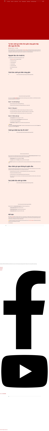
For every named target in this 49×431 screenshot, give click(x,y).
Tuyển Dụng (28, 1)
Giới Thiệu (8, 1)
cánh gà (13, 59)
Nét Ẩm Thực (16, 1)
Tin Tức (20, 1)
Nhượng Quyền (24, 1)
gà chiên (12, 216)
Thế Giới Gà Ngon (31, 220)
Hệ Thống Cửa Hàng (33, 1)
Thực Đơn (12, 1)
